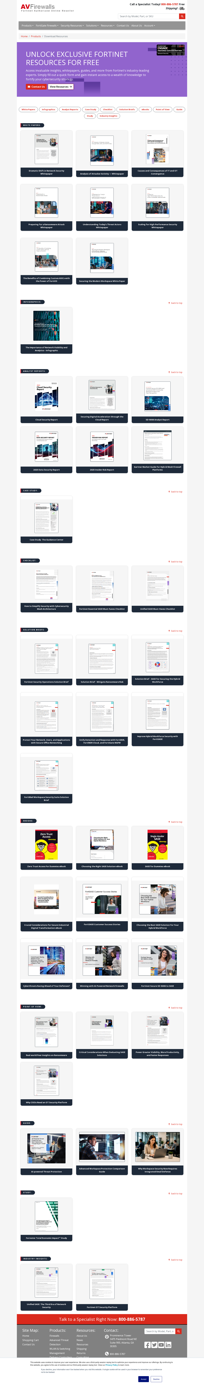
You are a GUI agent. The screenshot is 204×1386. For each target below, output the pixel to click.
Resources (107, 25)
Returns (81, 1353)
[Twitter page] (154, 1346)
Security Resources (71, 25)
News (80, 1340)
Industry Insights (108, 116)
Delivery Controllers (61, 1357)
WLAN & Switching (60, 1348)
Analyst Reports (70, 109)
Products (27, 25)
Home (24, 36)
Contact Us (123, 25)
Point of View (163, 109)
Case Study (90, 109)
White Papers (28, 109)
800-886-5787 (169, 4)
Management (57, 1353)
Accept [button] (143, 1379)
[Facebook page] (147, 1346)
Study (90, 116)
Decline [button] (156, 1379)
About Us (136, 25)
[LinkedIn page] (168, 1346)
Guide (179, 109)
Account (148, 25)
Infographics (48, 109)
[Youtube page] (161, 1346)
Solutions (91, 25)
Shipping (82, 1348)
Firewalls (54, 1335)
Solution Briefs (127, 109)
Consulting (83, 1357)
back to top (176, 303)
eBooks (145, 109)
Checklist (107, 109)
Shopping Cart (30, 1340)
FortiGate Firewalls (46, 25)
